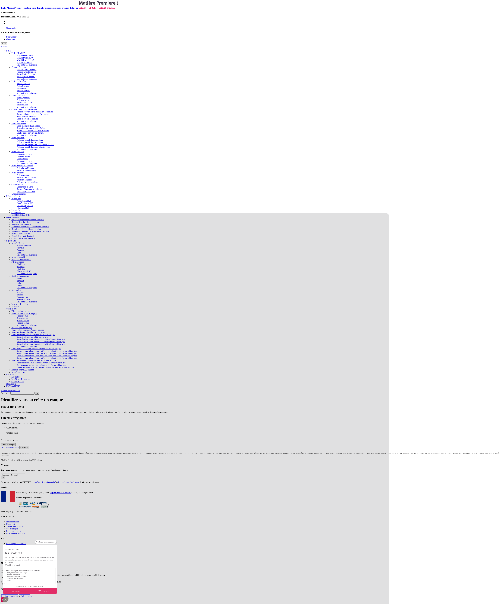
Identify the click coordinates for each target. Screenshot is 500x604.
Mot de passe (12, 433)
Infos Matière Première (15, 533)
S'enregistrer (11, 37)
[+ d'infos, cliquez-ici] (33, 509)
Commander (11, 28)
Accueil (4, 46)
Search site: (5, 393)
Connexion (10, 39)
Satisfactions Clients (14, 526)
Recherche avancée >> (10, 391)
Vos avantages (12, 529)
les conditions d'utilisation (68, 482)
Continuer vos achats (9, 594)
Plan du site (11, 524)
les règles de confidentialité (45, 482)
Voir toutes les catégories (27, 65)
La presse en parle (13, 531)
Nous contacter (12, 522)
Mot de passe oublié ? (10, 447)
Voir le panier (24, 594)
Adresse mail (12, 428)
